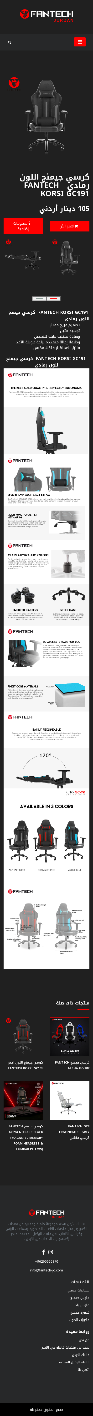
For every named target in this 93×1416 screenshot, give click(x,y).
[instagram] (50, 1250)
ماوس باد (82, 1305)
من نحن (84, 1340)
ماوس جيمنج (79, 1298)
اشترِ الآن (67, 226)
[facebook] (43, 1250)
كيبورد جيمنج (79, 1312)
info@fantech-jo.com (46, 1270)
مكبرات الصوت (79, 1320)
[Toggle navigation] (80, 41)
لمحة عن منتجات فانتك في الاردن (65, 1347)
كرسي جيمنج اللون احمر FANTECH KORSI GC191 (24, 1065)
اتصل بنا (83, 1369)
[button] (39, 298)
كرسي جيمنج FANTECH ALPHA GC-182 (72, 1065)
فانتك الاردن (80, 1355)
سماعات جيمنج (78, 1290)
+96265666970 (46, 1261)
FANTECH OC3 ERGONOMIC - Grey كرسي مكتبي (74, 1132)
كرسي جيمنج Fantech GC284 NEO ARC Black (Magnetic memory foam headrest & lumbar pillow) (26, 1137)
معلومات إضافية (21, 226)
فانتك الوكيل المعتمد (73, 1362)
